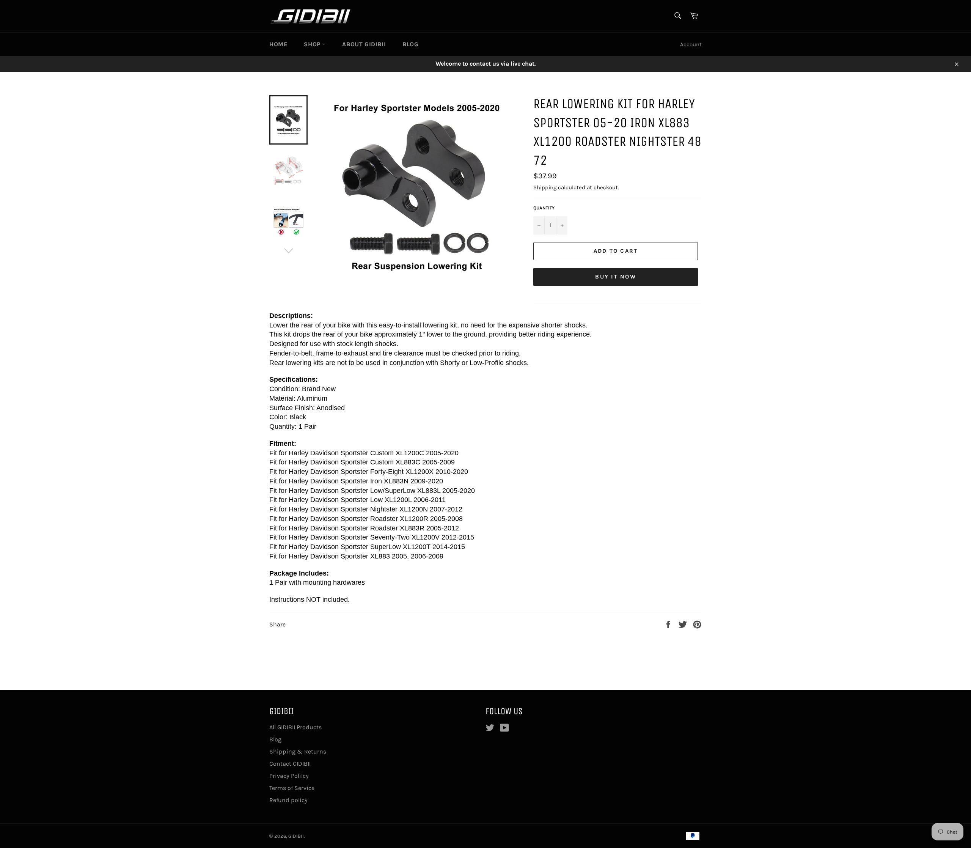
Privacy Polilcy (289, 775)
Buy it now (615, 276)
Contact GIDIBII (290, 763)
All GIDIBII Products (295, 727)
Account (691, 44)
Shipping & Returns (297, 751)
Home (278, 44)
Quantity (544, 208)
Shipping (544, 187)
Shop (313, 44)
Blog (410, 44)
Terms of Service (291, 787)
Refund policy (288, 800)
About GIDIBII (364, 44)
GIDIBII (296, 836)
